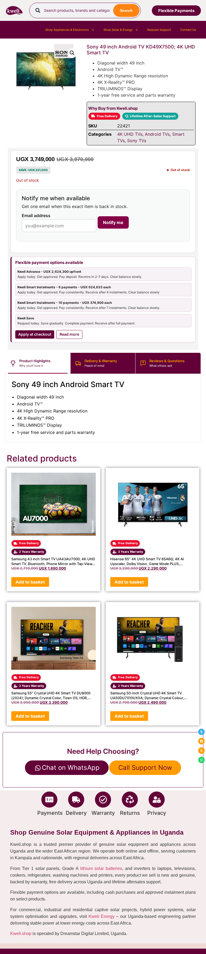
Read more (69, 334)
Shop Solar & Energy (118, 30)
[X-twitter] (201, 750)
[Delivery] (76, 800)
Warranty (103, 813)
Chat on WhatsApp (71, 767)
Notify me (113, 222)
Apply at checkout (34, 334)
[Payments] (49, 800)
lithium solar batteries (101, 868)
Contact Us (188, 30)
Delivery (76, 813)
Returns (130, 813)
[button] (72, 53)
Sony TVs (136, 140)
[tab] (38, 363)
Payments (50, 813)
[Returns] (130, 800)
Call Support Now (145, 767)
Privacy (156, 813)
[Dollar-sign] (201, 732)
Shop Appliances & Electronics (67, 30)
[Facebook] (201, 741)
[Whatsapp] (201, 760)
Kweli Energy (102, 916)
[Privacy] (157, 800)
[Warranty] (103, 800)
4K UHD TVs (129, 134)
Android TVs (157, 134)
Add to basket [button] (30, 582)
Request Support (159, 30)
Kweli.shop (20, 933)
